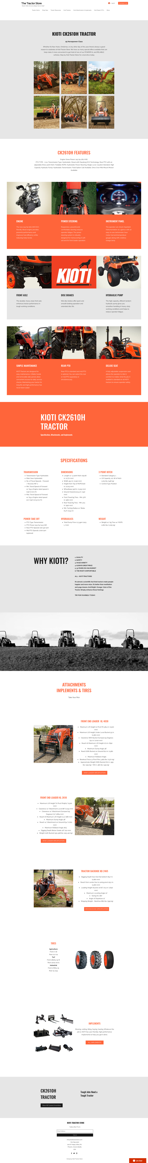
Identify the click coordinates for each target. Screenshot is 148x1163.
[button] (46, 77)
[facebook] (71, 1153)
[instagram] (77, 1153)
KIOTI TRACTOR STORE (75, 1122)
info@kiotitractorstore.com (74, 1139)
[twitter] (74, 1153)
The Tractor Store (31, 3)
